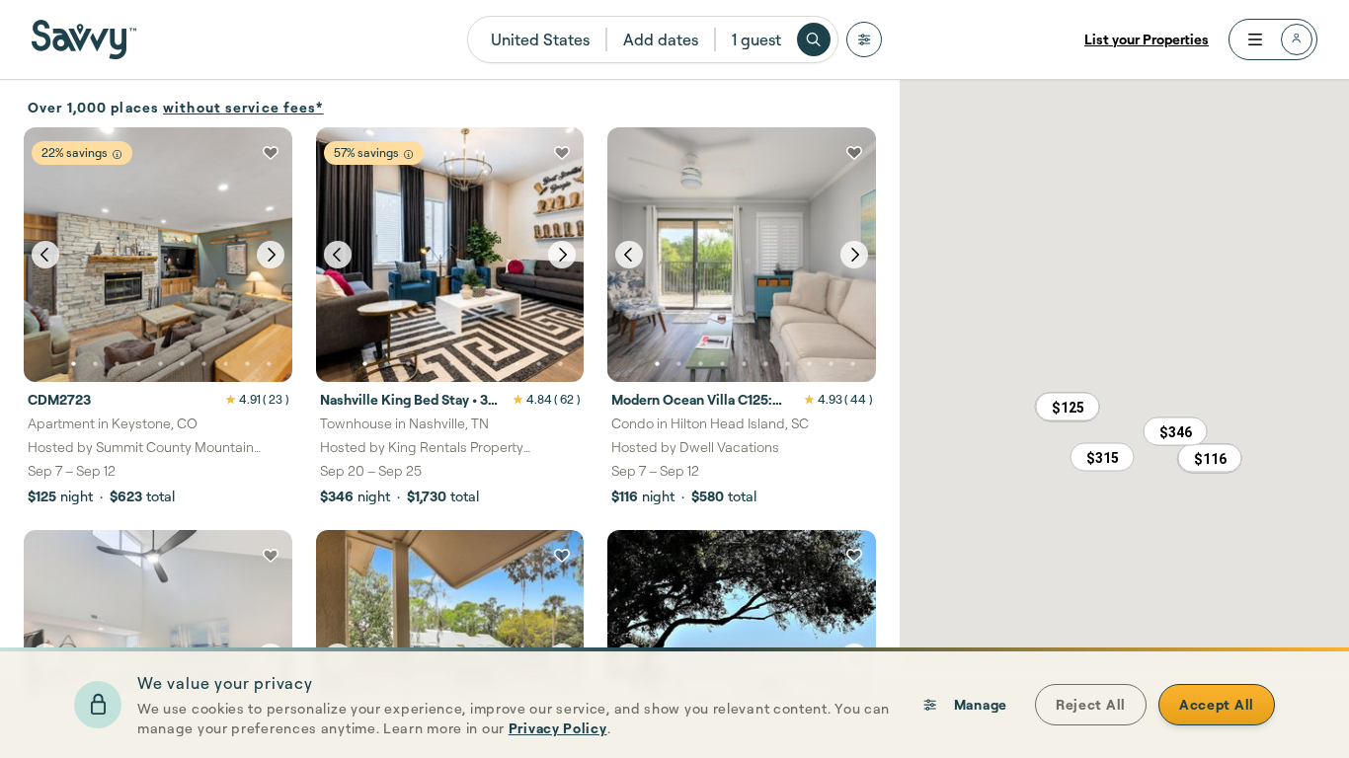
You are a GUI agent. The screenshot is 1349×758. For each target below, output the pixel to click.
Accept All (1216, 704)
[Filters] (864, 39)
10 (268, 364)
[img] (117, 154)
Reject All (1091, 704)
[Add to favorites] (270, 153)
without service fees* (243, 107)
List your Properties (1146, 39)
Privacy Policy (558, 728)
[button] (1067, 406)
